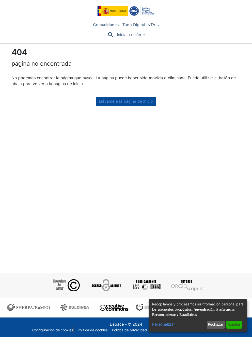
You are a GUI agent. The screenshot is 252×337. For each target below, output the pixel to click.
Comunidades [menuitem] (106, 24)
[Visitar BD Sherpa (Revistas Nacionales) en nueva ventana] (75, 307)
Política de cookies (93, 330)
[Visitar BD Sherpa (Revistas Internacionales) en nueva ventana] (29, 307)
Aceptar (234, 324)
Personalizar (163, 324)
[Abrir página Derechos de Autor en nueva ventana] (65, 285)
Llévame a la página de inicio (126, 101)
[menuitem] (140, 25)
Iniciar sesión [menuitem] (129, 34)
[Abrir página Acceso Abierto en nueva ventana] (106, 285)
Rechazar (215, 324)
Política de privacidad (129, 330)
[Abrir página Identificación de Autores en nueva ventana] (186, 285)
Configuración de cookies (52, 330)
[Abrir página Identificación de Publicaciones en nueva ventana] (146, 285)
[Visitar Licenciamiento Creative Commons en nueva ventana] (113, 307)
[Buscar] (110, 35)
